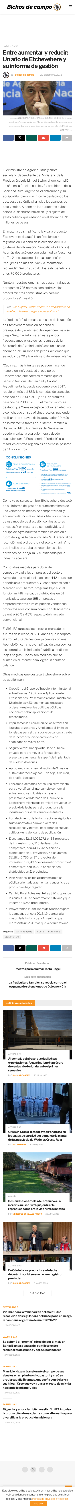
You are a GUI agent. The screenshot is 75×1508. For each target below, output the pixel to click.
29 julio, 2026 (40, 1075)
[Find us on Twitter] (33, 1469)
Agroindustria (24, 931)
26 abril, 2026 (52, 1214)
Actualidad (14, 1054)
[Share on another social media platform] (67, 138)
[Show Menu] (70, 7)
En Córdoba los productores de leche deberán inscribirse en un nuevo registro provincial (34, 1274)
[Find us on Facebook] (25, 1469)
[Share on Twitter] (20, 138)
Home (6, 46)
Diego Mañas (19, 1145)
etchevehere (12, 937)
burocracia (54, 931)
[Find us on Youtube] (42, 1469)
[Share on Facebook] (8, 138)
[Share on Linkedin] (55, 138)
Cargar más (37, 1293)
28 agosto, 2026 (12, 1325)
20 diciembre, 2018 (51, 74)
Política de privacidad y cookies (50, 1498)
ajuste (40, 931)
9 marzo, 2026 (41, 1283)
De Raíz (12, 1197)
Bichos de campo (24, 74)
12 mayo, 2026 (36, 1145)
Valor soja (10, 1337)
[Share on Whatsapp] (31, 138)
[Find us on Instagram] (50, 1469)
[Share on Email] (43, 138)
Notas (15, 46)
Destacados (10, 1307)
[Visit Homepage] (34, 7)
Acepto (38, 1503)
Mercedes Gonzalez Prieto (27, 1214)
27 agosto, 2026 (12, 1355)
